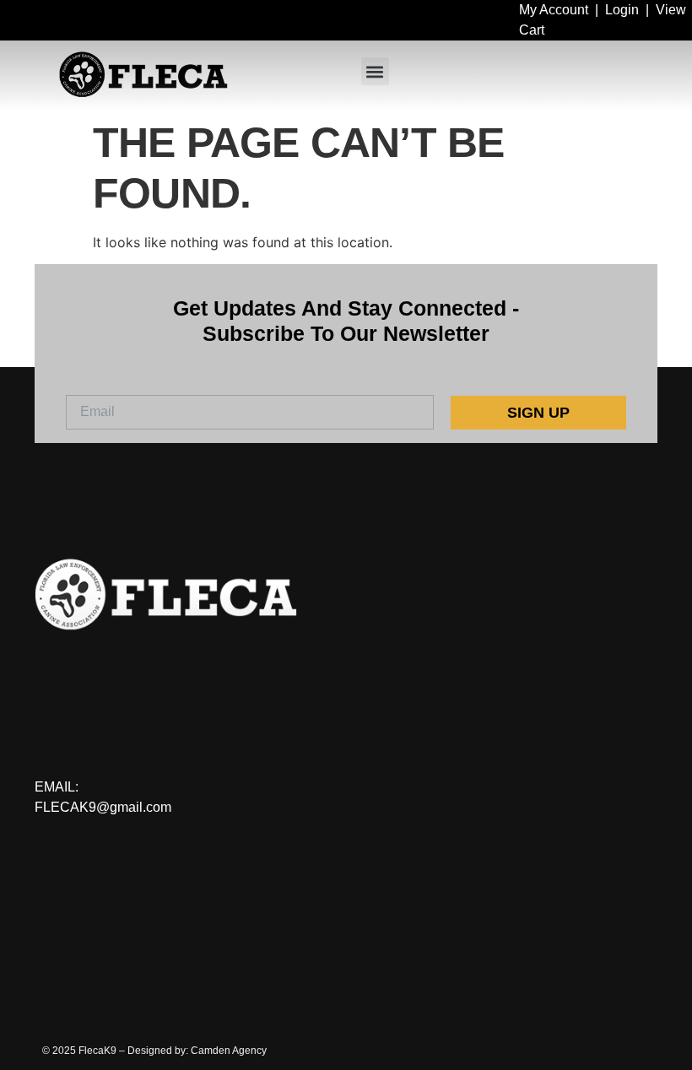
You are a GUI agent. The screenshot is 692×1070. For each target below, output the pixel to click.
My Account (553, 10)
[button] (375, 71)
